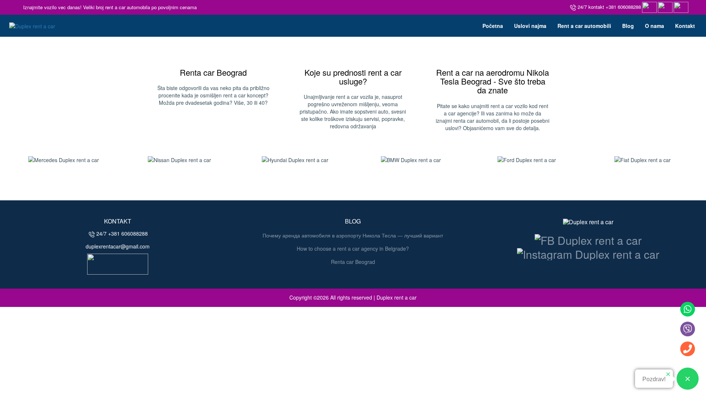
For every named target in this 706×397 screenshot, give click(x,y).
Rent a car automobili (584, 25)
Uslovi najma (530, 25)
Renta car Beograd (213, 72)
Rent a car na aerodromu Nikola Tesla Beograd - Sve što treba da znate (492, 81)
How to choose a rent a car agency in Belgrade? (353, 248)
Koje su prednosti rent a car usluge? (353, 77)
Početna (492, 25)
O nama (654, 25)
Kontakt (685, 25)
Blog (628, 25)
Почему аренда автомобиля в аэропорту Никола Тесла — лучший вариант (353, 235)
